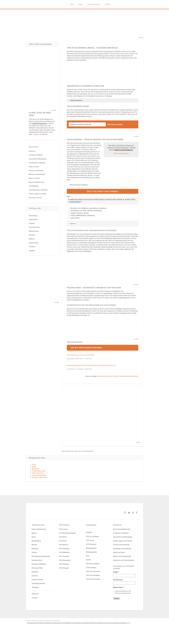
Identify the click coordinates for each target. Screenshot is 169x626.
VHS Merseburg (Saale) (67, 533)
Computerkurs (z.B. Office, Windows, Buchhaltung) (86, 211)
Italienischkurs (34, 231)
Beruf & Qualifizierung (36, 182)
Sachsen (35, 576)
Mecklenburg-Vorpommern (41, 556)
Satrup (34, 466)
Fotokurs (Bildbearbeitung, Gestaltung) (83, 215)
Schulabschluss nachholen (38, 190)
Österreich (35, 594)
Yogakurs (32, 250)
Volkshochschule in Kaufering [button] (78, 185)
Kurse (80, 4)
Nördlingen (35, 469)
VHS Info (34, 620)
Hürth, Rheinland (38, 473)
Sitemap (57, 620)
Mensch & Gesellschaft (37, 174)
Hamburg (35, 548)
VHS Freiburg (63, 564)
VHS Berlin (63, 537)
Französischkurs (34, 227)
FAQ (87, 556)
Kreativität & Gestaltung (37, 163)
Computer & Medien (36, 155)
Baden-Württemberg (39, 529)
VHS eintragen (91, 567)
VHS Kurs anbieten (92, 564)
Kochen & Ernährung (36, 170)
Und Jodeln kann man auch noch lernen (80, 355)
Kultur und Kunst (119, 552)
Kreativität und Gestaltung (122, 548)
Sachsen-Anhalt (37, 579)
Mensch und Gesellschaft (122, 556)
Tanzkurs (32, 246)
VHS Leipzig (63, 529)
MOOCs (108, 4)
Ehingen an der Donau (39, 477)
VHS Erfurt (62, 541)
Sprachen (32, 151)
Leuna (34, 464)
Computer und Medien (121, 533)
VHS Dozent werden (93, 579)
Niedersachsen (37, 560)
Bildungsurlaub (91, 548)
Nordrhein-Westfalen (39, 564)
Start (72, 4)
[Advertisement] (84, 23)
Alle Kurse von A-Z (35, 197)
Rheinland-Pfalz (37, 568)
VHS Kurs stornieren (93, 571)
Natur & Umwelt (34, 178)
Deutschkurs (33, 216)
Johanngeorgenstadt (39, 475)
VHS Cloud (90, 540)
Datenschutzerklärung (123, 150)
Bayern (34, 533)
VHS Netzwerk (91, 544)
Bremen (34, 545)
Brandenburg (36, 541)
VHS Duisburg (64, 556)
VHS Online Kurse (93, 4)
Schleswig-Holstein (38, 583)
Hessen (34, 552)
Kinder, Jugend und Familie (122, 541)
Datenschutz (118, 587)
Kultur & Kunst (34, 166)
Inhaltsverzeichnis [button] (76, 100)
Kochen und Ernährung (121, 545)
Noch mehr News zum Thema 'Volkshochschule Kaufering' (118, 376)
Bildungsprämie (91, 552)
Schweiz (35, 598)
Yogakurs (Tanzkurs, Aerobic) (80, 213)
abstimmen (73, 224)
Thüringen (35, 587)
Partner (88, 560)
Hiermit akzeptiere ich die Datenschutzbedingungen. (123, 592)
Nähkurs (32, 239)
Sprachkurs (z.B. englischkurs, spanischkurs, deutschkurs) (89, 208)
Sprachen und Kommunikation (123, 560)
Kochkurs (32, 235)
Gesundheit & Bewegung (37, 159)
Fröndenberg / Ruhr (38, 471)
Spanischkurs (33, 243)
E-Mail (116, 572)
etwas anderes (75, 218)
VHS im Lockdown (92, 536)
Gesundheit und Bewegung (122, 537)
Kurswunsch (118, 580)
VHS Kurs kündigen (93, 575)
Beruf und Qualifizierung (121, 529)
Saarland (35, 572)
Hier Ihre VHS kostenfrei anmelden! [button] (86, 348)
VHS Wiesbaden (65, 560)
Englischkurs (33, 219)
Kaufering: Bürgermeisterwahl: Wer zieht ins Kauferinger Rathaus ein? (91, 365)
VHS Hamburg (64, 548)
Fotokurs (32, 223)
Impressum (41, 620)
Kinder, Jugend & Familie (37, 194)
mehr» (128, 623)
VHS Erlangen (64, 568)
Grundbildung (33, 186)
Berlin (34, 537)
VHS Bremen (63, 545)
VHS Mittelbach (64, 552)
